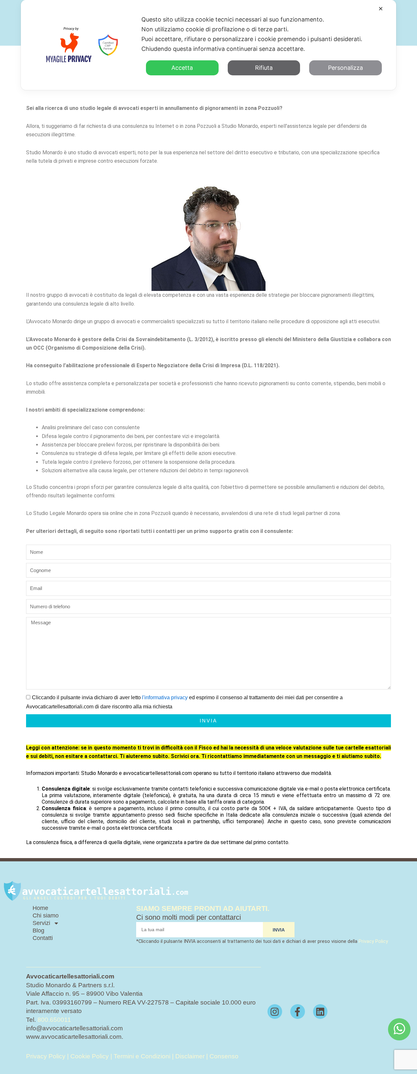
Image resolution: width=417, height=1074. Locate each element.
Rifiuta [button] (264, 67)
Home (40, 908)
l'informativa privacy (165, 697)
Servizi (41, 923)
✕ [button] (380, 8)
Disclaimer (190, 1056)
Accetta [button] (182, 67)
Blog (38, 930)
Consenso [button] (223, 1056)
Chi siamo (46, 915)
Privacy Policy (373, 941)
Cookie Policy (89, 1056)
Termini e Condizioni (143, 1056)
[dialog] (208, 45)
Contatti (43, 938)
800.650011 (54, 1019)
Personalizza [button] (345, 67)
